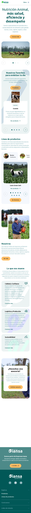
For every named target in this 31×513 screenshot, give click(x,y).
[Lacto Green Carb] (15, 172)
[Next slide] (28, 63)
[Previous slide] (3, 63)
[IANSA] (15, 476)
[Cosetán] (15, 97)
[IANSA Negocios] (5, 2)
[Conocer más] (15, 294)
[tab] (13, 62)
